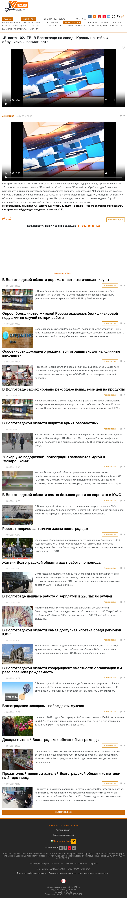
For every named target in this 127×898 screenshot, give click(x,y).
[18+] (123, 16)
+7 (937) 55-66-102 (89, 226)
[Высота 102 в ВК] (90, 16)
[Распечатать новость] (123, 47)
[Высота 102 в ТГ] (109, 16)
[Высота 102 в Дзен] (104, 16)
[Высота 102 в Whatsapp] (118, 16)
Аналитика (8, 116)
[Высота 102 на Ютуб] (99, 16)
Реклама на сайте (63, 830)
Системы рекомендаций (63, 835)
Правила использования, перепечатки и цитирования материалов (78, 873)
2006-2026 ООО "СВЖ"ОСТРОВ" (63, 825)
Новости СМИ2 (63, 274)
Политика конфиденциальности (31, 873)
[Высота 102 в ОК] (94, 16)
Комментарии (115, 220)
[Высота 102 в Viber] (113, 16)
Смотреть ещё (63, 812)
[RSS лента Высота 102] (74, 848)
